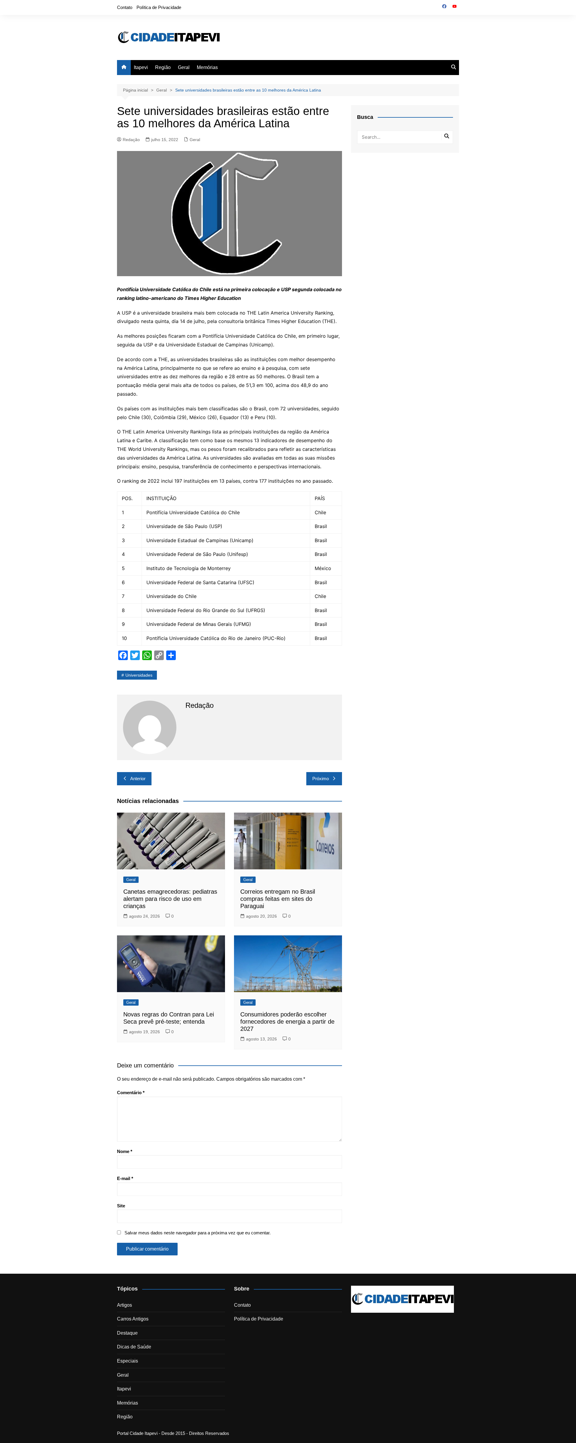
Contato (124, 7)
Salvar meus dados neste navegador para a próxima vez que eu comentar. (197, 1232)
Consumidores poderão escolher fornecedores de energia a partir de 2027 (287, 1021)
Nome (124, 1151)
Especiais (127, 1360)
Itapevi (141, 67)
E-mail (125, 1178)
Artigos (124, 1305)
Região (163, 67)
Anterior (138, 778)
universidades (138, 675)
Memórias (207, 67)
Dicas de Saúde (134, 1346)
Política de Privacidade (158, 7)
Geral (184, 67)
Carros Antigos (132, 1318)
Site (121, 1205)
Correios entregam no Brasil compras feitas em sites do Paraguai (277, 898)
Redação (131, 139)
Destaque (127, 1333)
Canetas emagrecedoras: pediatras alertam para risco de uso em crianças (170, 898)
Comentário (131, 1092)
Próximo (320, 778)
